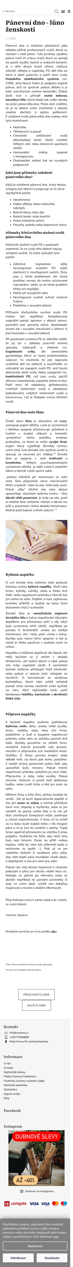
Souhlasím (52, 1258)
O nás (7, 1063)
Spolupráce (10, 1089)
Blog (6, 1098)
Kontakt (8, 1067)
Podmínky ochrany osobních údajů (24, 1080)
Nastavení (35, 1246)
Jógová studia (12, 1093)
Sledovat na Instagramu (39, 1191)
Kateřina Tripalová (16, 915)
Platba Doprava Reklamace (20, 1076)
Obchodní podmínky (15, 1085)
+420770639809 (19, 1037)
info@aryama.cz (19, 1032)
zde (55, 1236)
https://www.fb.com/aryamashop (28, 1041)
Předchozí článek (36, 994)
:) (54, 931)
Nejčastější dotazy (14, 1072)
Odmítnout (18, 1258)
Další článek (36, 1005)
